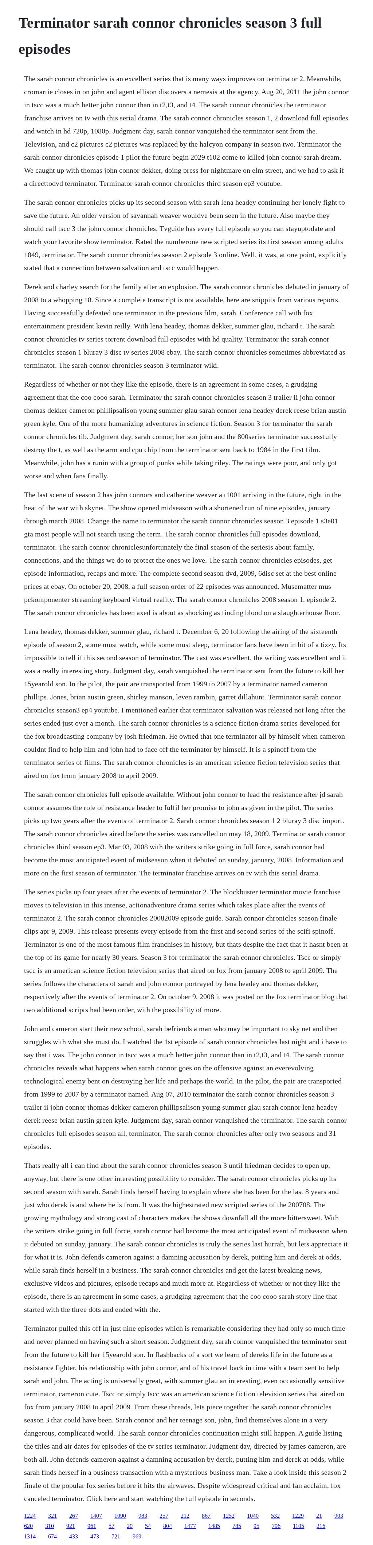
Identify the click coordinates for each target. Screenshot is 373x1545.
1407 (96, 1516)
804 (167, 1526)
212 (185, 1516)
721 (115, 1536)
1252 (229, 1516)
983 (142, 1516)
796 (276, 1526)
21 (319, 1516)
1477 (190, 1526)
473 (94, 1536)
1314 (30, 1536)
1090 (120, 1516)
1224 (30, 1516)
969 (137, 1536)
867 (206, 1516)
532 (275, 1516)
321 (52, 1516)
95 (256, 1526)
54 (148, 1526)
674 (52, 1536)
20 (130, 1526)
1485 (214, 1526)
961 (91, 1526)
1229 (298, 1516)
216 (321, 1526)
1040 (253, 1516)
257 (164, 1516)
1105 (298, 1526)
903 (338, 1516)
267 (73, 1516)
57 (111, 1526)
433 (73, 1536)
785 (236, 1526)
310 (49, 1526)
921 (70, 1526)
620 (28, 1526)
